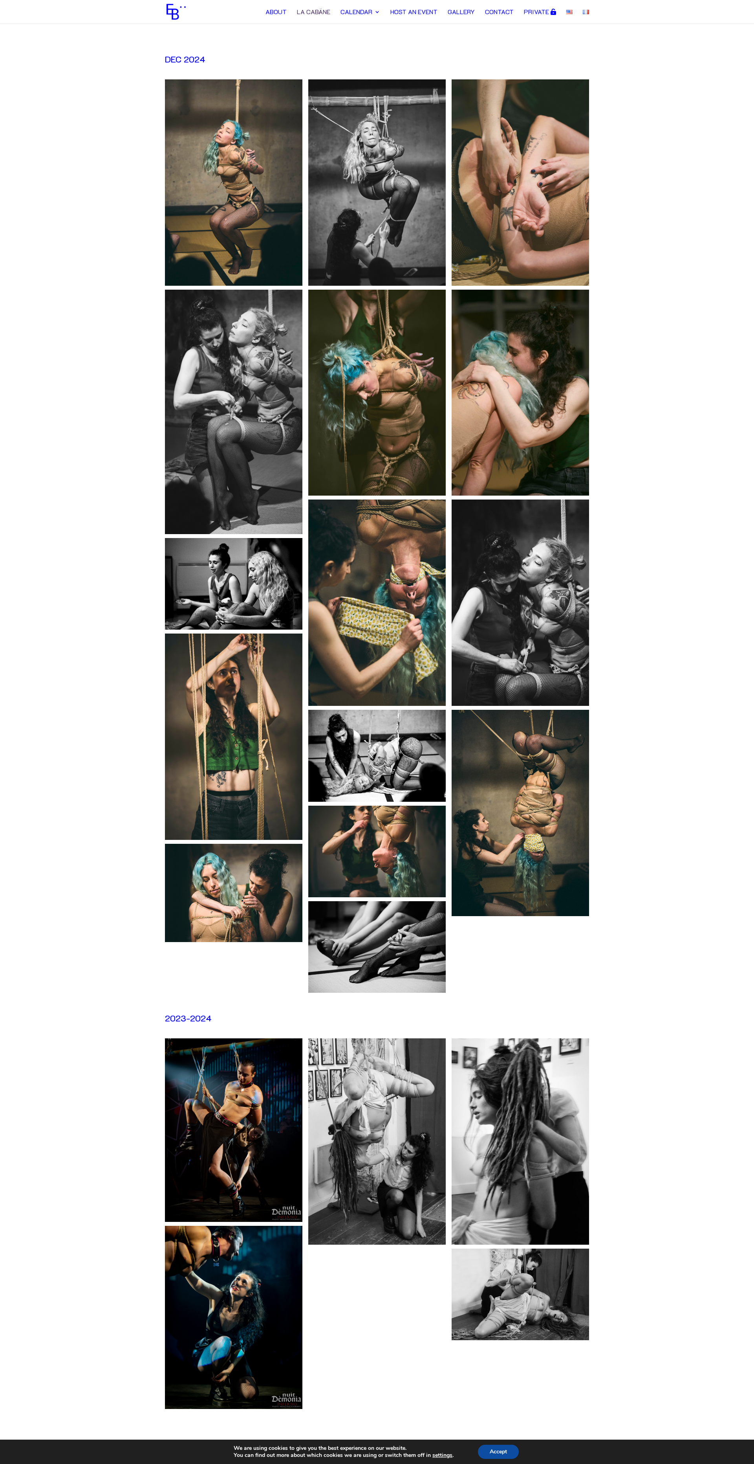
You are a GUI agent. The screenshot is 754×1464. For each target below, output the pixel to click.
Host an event (413, 12)
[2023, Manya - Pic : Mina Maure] (377, 1243)
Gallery (461, 12)
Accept (498, 1451)
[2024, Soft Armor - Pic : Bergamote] (233, 284)
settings (442, 1455)
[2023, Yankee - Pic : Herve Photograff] (233, 1220)
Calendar (356, 12)
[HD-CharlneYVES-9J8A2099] (233, 532)
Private (537, 12)
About (276, 12)
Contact (499, 12)
